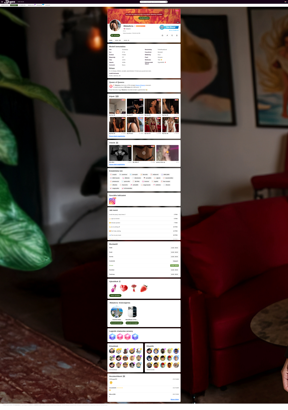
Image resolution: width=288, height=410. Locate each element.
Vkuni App (47, 5)
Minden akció (31, 5)
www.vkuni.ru (18, 404)
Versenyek (39, 5)
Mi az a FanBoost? (174, 30)
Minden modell (5, 5)
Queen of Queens (140, 85)
